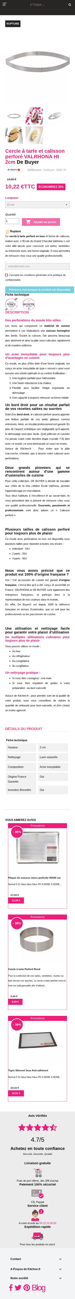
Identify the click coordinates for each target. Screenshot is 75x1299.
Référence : (35, 169)
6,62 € (15, 1001)
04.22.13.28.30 (47, 1223)
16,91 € (16, 1093)
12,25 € (16, 900)
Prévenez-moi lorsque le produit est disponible (39, 289)
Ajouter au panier (41, 222)
